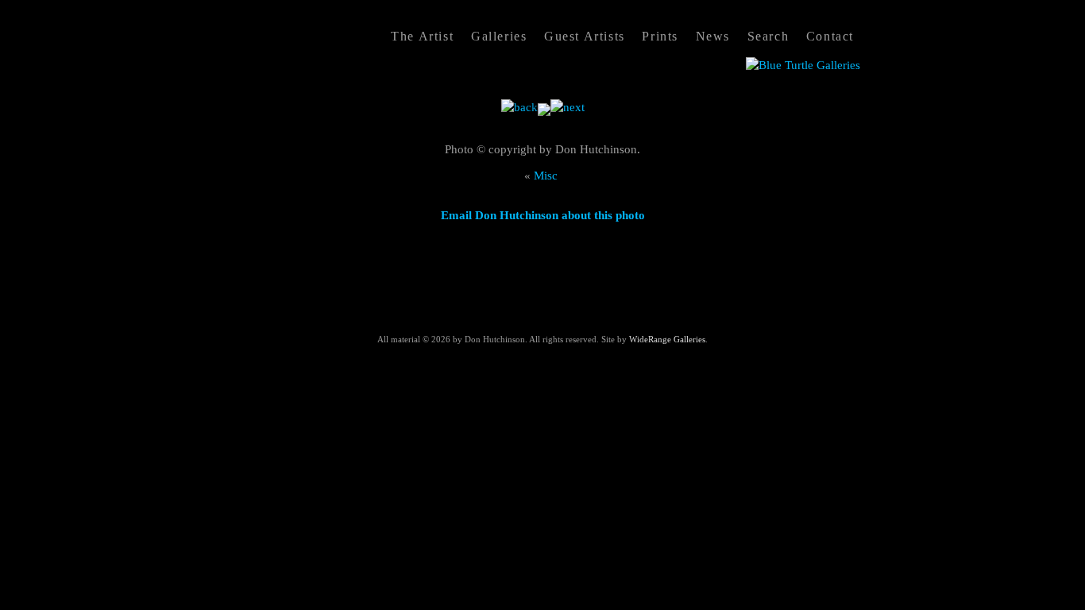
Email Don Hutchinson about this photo (543, 215)
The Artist (422, 36)
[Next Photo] (567, 107)
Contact (830, 36)
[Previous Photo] (519, 107)
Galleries (499, 36)
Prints (660, 36)
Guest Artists (584, 36)
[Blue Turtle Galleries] (803, 65)
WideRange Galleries (667, 339)
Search (768, 36)
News (713, 36)
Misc (547, 175)
